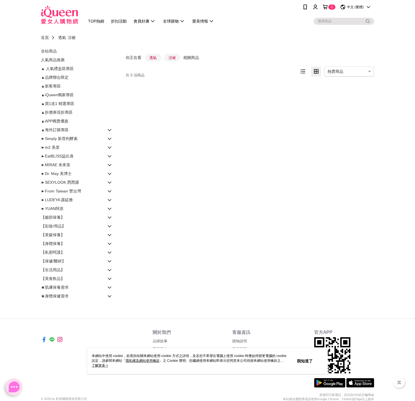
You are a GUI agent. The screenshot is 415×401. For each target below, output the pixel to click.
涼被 (72, 37)
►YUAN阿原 (52, 208)
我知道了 (305, 361)
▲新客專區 (51, 86)
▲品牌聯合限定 (55, 77)
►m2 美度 (50, 147)
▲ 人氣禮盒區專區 (57, 68)
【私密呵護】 (53, 252)
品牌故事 (160, 341)
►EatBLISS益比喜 (57, 156)
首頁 (45, 37)
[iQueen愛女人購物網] (59, 15)
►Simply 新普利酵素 (59, 138)
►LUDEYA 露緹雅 (57, 200)
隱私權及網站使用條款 (143, 361)
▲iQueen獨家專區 (57, 95)
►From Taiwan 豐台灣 (61, 191)
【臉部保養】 (53, 217)
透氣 (62, 37)
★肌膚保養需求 (55, 287)
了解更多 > (100, 365)
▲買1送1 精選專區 (57, 103)
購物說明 (239, 341)
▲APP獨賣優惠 (54, 121)
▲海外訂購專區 (55, 130)
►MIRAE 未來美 (55, 165)
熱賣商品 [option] (335, 71)
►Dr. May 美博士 (56, 173)
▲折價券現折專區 (57, 112)
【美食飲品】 (53, 278)
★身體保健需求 (55, 296)
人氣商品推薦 (53, 60)
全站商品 (49, 51)
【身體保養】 (53, 243)
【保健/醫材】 (53, 261)
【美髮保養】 (53, 235)
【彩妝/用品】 (53, 226)
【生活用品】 (53, 270)
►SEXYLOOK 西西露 (60, 182)
